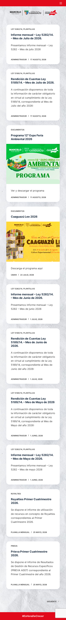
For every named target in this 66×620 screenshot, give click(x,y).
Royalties (16, 494)
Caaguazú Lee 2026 (24, 216)
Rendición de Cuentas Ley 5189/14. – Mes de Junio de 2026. (29, 342)
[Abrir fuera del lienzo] (61, 3)
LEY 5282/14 (16, 29)
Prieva (14, 546)
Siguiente (51, 601)
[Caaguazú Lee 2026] (33, 242)
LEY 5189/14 (16, 73)
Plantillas (29, 29)
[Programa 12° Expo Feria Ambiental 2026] (33, 164)
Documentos (17, 130)
